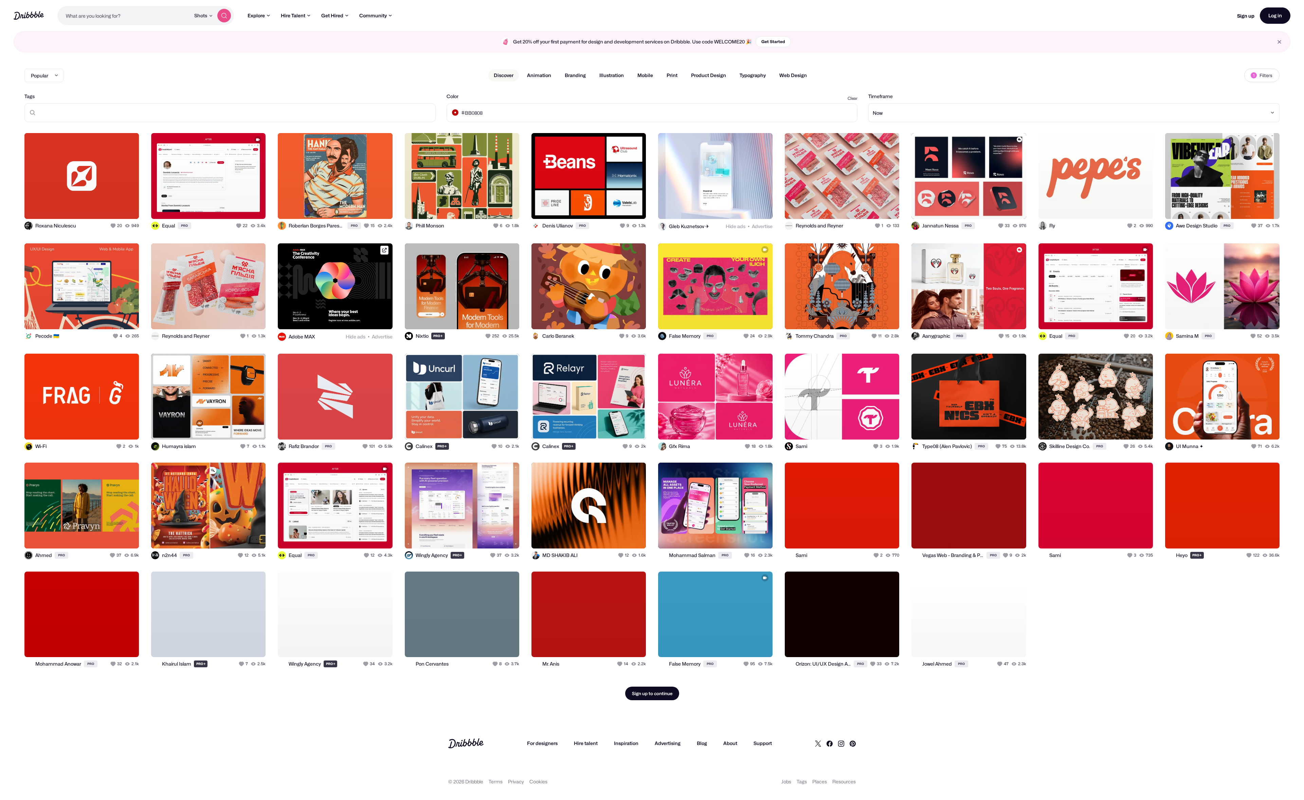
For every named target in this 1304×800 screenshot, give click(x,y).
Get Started (773, 41)
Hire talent (586, 743)
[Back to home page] (29, 15)
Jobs (786, 781)
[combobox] (124, 15)
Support (763, 743)
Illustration (611, 75)
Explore (256, 15)
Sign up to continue (652, 693)
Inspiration (626, 743)
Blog (702, 743)
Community (373, 15)
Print (672, 75)
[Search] (224, 15)
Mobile (645, 75)
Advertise (762, 226)
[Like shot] (126, 206)
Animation (539, 75)
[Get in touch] (99, 206)
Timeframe (880, 96)
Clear (852, 98)
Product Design (708, 75)
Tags (29, 96)
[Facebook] (830, 743)
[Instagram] (841, 743)
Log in (1275, 15)
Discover (503, 75)
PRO (184, 225)
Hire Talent (293, 15)
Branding (575, 75)
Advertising (668, 743)
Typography (753, 75)
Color (452, 96)
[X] (818, 743)
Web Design (793, 75)
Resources (844, 781)
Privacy (516, 781)
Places (819, 781)
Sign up (1245, 16)
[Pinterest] (853, 743)
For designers (542, 743)
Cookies (538, 781)
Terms (496, 781)
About (730, 743)
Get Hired (332, 15)
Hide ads (735, 226)
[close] (1279, 42)
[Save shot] (113, 206)
